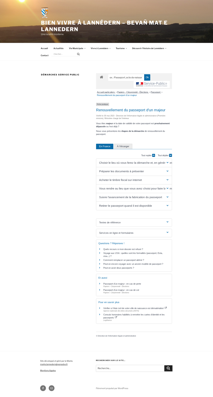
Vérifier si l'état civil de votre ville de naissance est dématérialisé (133, 308)
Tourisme (120, 48)
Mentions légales (48, 370)
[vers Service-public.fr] (152, 84)
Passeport (156, 92)
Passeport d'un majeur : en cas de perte (122, 284)
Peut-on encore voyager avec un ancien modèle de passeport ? (133, 264)
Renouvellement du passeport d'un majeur (117, 95)
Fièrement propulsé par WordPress (112, 388)
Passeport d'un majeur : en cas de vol (121, 290)
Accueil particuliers (106, 92)
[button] (134, 163)
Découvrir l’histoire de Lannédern (148, 48)
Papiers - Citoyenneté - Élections (133, 92)
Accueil (44, 48)
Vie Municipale (76, 48)
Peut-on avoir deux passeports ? (118, 268)
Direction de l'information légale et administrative (117, 336)
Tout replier (146, 155)
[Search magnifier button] (78, 54)
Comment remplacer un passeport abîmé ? (123, 260)
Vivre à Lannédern (99, 48)
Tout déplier (163, 155)
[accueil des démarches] (101, 77)
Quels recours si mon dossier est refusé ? (123, 249)
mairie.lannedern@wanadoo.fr (54, 364)
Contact (45, 55)
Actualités (58, 48)
